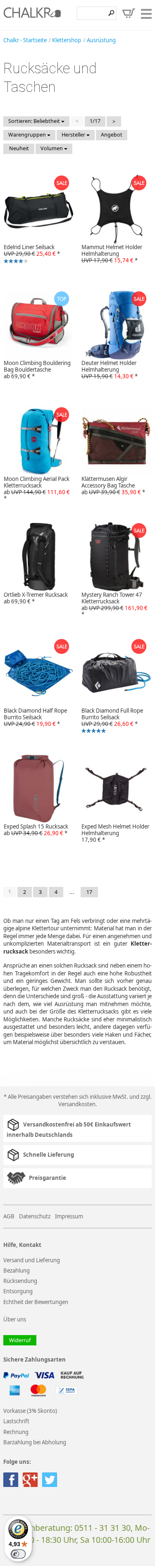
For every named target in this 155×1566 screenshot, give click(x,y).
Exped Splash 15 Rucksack (36, 830)
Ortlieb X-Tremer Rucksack (36, 598)
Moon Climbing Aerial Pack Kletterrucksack (37, 488)
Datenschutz (34, 1216)
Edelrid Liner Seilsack (30, 254)
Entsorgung (18, 1291)
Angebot (111, 134)
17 (89, 892)
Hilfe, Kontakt (22, 1245)
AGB (8, 1216)
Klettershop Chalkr (32, 15)
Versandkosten (76, 1104)
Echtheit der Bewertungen (35, 1302)
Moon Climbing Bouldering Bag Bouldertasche (37, 369)
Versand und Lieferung (31, 1260)
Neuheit (19, 148)
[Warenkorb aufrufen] (128, 13)
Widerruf (20, 1340)
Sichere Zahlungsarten (34, 1359)
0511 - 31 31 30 (102, 1527)
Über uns (14, 1319)
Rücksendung (20, 1281)
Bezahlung (16, 1270)
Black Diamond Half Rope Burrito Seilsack (35, 717)
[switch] (18, 1554)
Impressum (69, 1216)
